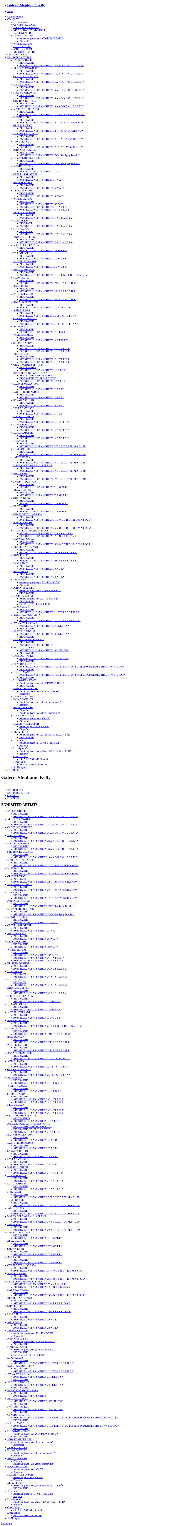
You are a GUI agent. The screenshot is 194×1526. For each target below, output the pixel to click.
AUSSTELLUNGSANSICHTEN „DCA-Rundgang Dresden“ (49, 155)
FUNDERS (13, 770)
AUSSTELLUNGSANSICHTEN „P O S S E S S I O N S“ (48, 552)
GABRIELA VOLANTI (25, 318)
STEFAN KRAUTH (23, 579)
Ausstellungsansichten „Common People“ (39, 691)
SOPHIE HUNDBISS (24, 631)
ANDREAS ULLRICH (25, 237)
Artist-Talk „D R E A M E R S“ (34, 604)
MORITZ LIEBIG (22, 117)
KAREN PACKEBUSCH (26, 724)
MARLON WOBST (23, 596)
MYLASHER (20, 441)
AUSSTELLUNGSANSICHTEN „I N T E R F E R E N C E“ (49, 612)
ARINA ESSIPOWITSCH (26, 68)
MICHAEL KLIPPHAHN (26, 27)
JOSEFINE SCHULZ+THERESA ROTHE (34, 373)
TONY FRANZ (21, 141)
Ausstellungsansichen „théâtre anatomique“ (40, 702)
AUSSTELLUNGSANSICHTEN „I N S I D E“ (43, 370)
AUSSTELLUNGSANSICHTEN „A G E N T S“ (43, 332)
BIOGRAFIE (26, 128)
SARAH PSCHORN (23, 400)
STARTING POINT (17, 54)
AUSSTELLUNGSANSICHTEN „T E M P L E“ (43, 487)
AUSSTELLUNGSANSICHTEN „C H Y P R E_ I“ (44, 207)
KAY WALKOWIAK (24, 539)
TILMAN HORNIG (23, 253)
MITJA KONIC (21, 228)
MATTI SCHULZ (22, 84)
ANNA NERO (20, 571)
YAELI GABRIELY (23, 335)
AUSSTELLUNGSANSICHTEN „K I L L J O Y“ (44, 626)
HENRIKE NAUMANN (25, 547)
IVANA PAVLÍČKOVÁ (25, 623)
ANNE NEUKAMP (23, 707)
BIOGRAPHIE (26, 63)
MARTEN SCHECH (23, 416)
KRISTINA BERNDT (24, 212)
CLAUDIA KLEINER (24, 24)
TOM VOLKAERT (23, 449)
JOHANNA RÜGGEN (24, 150)
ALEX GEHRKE (22, 490)
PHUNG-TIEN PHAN (24, 680)
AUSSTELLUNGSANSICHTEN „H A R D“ (41, 389)
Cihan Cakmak (20, 756)
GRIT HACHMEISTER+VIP (28, 364)
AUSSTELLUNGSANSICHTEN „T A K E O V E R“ (46, 533)
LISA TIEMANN (22, 672)
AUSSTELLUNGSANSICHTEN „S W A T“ (41, 171)
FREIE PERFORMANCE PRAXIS (30, 530)
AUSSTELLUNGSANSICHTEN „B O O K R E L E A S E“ (49, 536)
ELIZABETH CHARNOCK (27, 158)
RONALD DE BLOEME (25, 302)
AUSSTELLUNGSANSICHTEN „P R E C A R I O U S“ (47, 283)
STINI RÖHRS (20, 555)
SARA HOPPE (20, 220)
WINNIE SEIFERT (22, 43)
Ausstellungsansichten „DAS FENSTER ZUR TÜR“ (45, 734)
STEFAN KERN (21, 498)
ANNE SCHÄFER (22, 182)
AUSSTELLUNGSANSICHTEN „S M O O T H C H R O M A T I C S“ (55, 519)
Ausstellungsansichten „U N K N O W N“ (39, 582)
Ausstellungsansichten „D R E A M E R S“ (40, 590)
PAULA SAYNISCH (23, 408)
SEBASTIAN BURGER (25, 688)
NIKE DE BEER (21, 354)
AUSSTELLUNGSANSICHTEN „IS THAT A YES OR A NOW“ (52, 114)
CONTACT (13, 19)
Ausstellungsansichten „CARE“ (34, 718)
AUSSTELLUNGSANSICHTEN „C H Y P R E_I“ (44, 348)
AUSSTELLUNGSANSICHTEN (36, 645)
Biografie (23, 704)
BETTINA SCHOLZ (23, 647)
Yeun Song (18, 740)
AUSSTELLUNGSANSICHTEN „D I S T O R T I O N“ (47, 307)
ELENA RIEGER (22, 46)
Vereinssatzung (20, 22)
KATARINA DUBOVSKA (26, 615)
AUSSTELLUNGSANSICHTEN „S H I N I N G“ (44, 650)
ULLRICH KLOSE (23, 190)
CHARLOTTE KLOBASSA (27, 514)
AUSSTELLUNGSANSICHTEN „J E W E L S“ (43, 250)
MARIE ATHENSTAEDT (26, 109)
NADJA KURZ (21, 277)
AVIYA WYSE (20, 326)
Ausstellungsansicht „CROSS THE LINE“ (40, 743)
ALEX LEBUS (20, 732)
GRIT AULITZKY (22, 125)
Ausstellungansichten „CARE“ (34, 726)
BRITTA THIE (20, 506)
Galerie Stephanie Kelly (26, 5)
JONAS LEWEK (21, 310)
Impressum (6, 1523)
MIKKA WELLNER (23, 715)
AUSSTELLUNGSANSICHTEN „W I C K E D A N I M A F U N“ (52, 446)
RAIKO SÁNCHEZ (23, 699)
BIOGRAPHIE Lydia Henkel (33, 764)
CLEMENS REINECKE (25, 174)
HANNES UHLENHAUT (26, 383)
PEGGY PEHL (20, 473)
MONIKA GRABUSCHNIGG (28, 639)
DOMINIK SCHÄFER (24, 481)
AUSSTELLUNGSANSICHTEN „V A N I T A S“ (44, 422)
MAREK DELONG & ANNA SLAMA (32, 465)
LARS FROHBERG (23, 60)
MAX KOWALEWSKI (24, 92)
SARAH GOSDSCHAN (25, 133)
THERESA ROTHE (23, 35)
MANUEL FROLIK (23, 166)
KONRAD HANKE (23, 655)
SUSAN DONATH (22, 424)
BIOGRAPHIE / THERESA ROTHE (37, 378)
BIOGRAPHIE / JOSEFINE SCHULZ (38, 375)
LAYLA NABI (20, 563)
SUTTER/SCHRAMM (24, 261)
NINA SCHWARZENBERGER (29, 30)
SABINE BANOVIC (23, 343)
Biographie (24, 41)
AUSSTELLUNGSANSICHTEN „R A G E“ (41, 568)
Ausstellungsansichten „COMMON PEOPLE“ (41, 38)
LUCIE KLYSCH (22, 33)
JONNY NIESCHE (22, 522)
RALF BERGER (21, 286)
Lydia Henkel (19, 762)
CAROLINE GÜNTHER (25, 76)
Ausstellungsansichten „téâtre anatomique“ (39, 713)
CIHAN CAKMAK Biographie (34, 759)
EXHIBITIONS (15, 16)
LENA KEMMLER (23, 432)
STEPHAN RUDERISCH (26, 101)
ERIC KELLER (21, 607)
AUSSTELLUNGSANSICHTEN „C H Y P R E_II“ (45, 209)
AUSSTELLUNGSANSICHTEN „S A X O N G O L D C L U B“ (51, 65)
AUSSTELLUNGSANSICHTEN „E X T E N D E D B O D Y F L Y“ (54, 275)
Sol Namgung (20, 767)
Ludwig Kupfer (20, 748)
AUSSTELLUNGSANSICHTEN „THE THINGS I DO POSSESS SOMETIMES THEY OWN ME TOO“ (72, 666)
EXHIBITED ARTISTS (19, 57)
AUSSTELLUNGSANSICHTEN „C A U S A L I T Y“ (46, 218)
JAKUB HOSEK (21, 457)
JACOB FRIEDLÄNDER (26, 392)
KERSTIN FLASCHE (24, 52)
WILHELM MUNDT (24, 294)
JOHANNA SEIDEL (23, 49)
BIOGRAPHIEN (27, 367)
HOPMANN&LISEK (24, 269)
